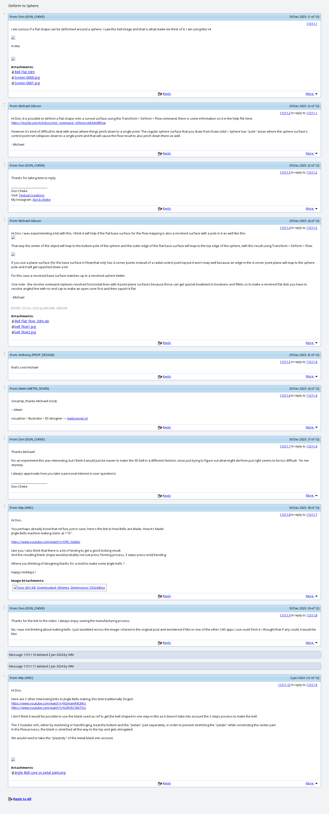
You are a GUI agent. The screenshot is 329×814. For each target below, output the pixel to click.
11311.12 (284, 685)
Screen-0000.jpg (27, 77)
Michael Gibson (30, 106)
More (310, 93)
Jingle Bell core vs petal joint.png (40, 772)
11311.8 (285, 514)
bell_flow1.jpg (25, 326)
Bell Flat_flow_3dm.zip (31, 321)
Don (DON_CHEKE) (32, 16)
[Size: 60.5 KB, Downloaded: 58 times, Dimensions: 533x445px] (59, 587)
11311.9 (285, 615)
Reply (167, 93)
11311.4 (285, 228)
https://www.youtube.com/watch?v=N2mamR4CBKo (48, 703)
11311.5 (285, 362)
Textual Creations (32, 195)
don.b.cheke (42, 199)
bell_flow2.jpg (25, 332)
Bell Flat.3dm (24, 72)
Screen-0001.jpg (27, 83)
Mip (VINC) (26, 507)
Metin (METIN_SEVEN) (34, 388)
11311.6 (285, 395)
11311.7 (285, 446)
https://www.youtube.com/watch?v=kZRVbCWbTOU (48, 707)
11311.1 (311, 23)
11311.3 (285, 172)
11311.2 (285, 113)
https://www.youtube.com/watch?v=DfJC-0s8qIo (45, 542)
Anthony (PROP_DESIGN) (36, 355)
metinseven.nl (77, 418)
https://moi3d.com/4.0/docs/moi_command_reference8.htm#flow (58, 123)
